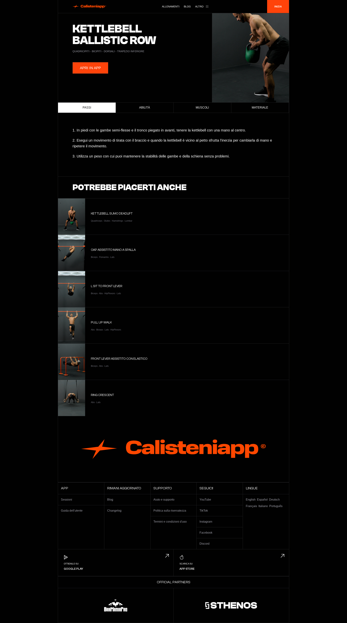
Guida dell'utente (72, 510)
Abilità (144, 107)
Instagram (206, 521)
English (251, 499)
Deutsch (274, 499)
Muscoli (202, 107)
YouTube (205, 499)
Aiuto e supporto (163, 499)
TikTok (204, 510)
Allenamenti (170, 6)
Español (262, 499)
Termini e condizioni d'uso (170, 521)
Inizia (278, 6)
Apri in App (90, 68)
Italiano (263, 506)
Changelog (114, 510)
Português (275, 506)
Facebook (206, 532)
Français (251, 506)
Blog (187, 6)
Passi (87, 107)
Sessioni (66, 499)
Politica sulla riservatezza (169, 510)
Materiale (260, 107)
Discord (204, 543)
